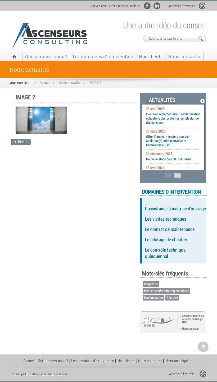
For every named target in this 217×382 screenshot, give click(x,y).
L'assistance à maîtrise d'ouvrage (175, 208)
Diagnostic (151, 283)
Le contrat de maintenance (170, 229)
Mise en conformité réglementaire (166, 290)
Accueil (45, 83)
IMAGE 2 (95, 83)
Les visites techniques (165, 219)
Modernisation (153, 297)
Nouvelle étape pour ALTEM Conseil (169, 159)
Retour (23, 141)
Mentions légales (178, 360)
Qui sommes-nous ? (46, 56)
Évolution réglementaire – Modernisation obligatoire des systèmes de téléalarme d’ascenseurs (173, 118)
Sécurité (172, 297)
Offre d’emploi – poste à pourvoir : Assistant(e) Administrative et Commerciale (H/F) (168, 140)
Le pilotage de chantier (166, 239)
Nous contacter (184, 56)
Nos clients (150, 56)
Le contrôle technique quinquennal (165, 253)
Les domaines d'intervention (103, 56)
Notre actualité (69, 83)
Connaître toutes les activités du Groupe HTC (193, 319)
